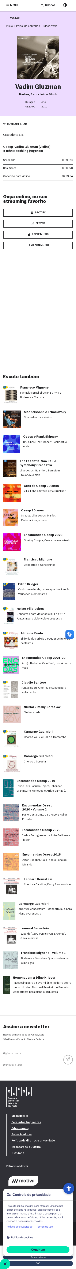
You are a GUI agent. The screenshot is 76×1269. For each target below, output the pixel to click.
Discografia (50, 26)
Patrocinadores (21, 1134)
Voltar (15, 18)
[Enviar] (68, 1059)
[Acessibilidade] (68, 1188)
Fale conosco (19, 1128)
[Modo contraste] (65, 5)
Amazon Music (39, 245)
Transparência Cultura (26, 1147)
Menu (14, 5)
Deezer (40, 223)
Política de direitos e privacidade (33, 1140)
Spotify (40, 213)
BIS (21, 135)
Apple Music (40, 234)
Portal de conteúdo (28, 26)
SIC (38, 1263)
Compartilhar (17, 124)
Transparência (38, 1257)
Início (9, 26)
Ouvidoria (17, 1153)
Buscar (50, 5)
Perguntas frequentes (26, 1122)
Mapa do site (19, 1116)
